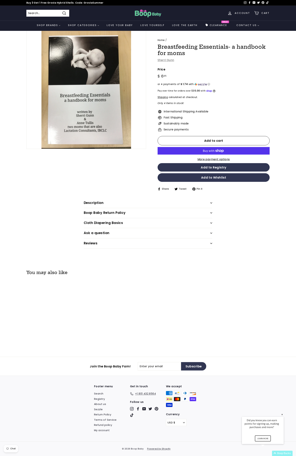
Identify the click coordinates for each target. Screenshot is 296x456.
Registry (99, 399)
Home (161, 40)
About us (100, 404)
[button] (214, 84)
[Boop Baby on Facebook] (138, 409)
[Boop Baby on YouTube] (144, 409)
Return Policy (102, 414)
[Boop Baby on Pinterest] (156, 409)
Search (98, 393)
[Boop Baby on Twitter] (150, 409)
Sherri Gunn (166, 60)
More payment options (214, 159)
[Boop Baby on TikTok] (132, 415)
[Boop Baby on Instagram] (132, 409)
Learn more (262, 438)
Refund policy (103, 425)
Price (161, 69)
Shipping (163, 97)
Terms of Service (105, 420)
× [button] (282, 414)
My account (102, 430)
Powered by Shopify (159, 448)
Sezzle (98, 409)
